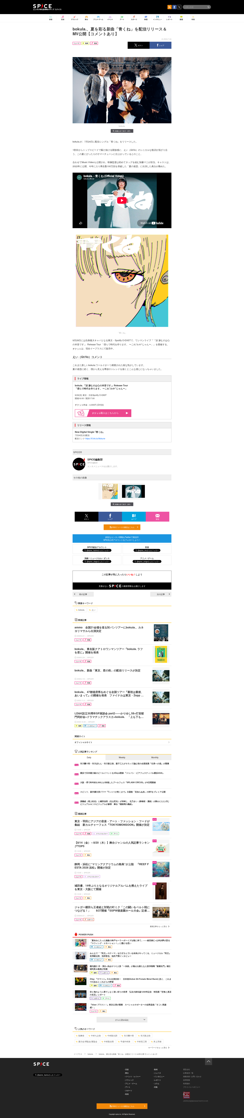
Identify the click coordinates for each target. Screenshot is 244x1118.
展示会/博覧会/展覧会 (87, 1041)
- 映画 (126, 1094)
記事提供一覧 (188, 1073)
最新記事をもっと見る (158, 926)
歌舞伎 (81, 1035)
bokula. (81, 609)
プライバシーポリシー (191, 1087)
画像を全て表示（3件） (123, 131)
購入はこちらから (110, 412)
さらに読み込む (122, 1019)
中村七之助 (96, 1035)
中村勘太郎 (109, 1041)
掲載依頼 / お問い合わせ (192, 1076)
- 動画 (155, 1069)
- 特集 (155, 1087)
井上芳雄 (157, 1041)
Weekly (122, 757)
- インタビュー (158, 1076)
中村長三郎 (142, 1041)
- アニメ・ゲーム (130, 1083)
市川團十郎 (129, 1035)
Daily (89, 757)
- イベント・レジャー (132, 1076)
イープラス (78, 1054)
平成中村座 (125, 1041)
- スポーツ (128, 1090)
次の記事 (161, 594)
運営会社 (186, 1069)
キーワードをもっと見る (157, 1047)
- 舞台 (126, 1073)
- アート (127, 1087)
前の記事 (83, 594)
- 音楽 (126, 1069)
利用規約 (186, 1083)
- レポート (157, 1080)
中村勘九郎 (112, 1035)
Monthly (154, 757)
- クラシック (129, 1080)
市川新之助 (145, 1035)
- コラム (156, 1083)
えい (93, 609)
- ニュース (157, 1073)
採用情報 (186, 1080)
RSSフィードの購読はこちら (123, 527)
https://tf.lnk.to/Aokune (95, 438)
